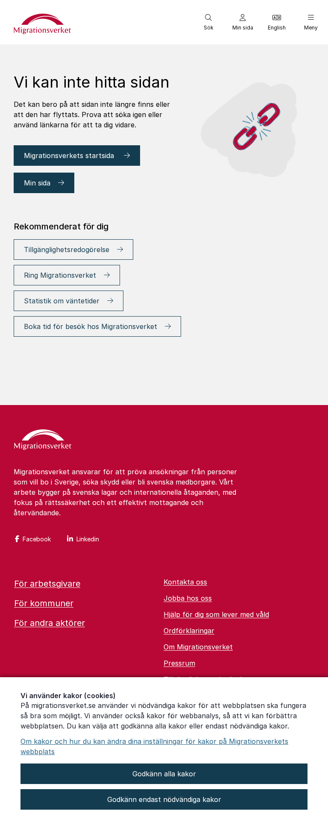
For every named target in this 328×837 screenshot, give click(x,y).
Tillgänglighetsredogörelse (66, 249)
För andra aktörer (49, 623)
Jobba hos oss (188, 598)
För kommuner (43, 603)
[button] (208, 22)
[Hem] (43, 440)
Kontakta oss (185, 582)
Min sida (37, 183)
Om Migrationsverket (198, 647)
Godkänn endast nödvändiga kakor (164, 799)
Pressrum (179, 663)
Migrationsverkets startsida (70, 155)
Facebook (37, 539)
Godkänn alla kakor (164, 773)
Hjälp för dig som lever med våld (216, 614)
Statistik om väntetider (62, 301)
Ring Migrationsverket (60, 275)
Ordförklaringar (189, 630)
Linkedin (87, 539)
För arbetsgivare (47, 584)
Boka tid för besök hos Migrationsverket (90, 326)
